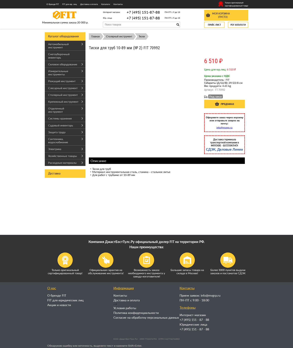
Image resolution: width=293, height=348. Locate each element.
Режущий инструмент (62, 81)
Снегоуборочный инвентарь (59, 55)
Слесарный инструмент (63, 88)
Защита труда (56, 132)
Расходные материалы (62, 162)
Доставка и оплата (89, 4)
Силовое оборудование (62, 64)
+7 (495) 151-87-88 (143, 12)
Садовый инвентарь (60, 125)
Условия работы (124, 308)
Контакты (118, 4)
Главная (95, 36)
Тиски (142, 36)
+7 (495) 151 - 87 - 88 (194, 320)
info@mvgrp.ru (224, 127)
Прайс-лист (214, 25)
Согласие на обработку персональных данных (146, 317)
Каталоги (105, 4)
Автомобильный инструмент (58, 45)
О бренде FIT (52, 4)
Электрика (54, 149)
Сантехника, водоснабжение (58, 140)
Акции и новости (59, 305)
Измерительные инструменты (58, 72)
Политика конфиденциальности (136, 313)
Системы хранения (60, 118)
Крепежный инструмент (63, 101)
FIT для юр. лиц (69, 4)
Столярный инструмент (63, 94)
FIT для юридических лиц (65, 300)
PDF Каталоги (238, 25)
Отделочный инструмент (56, 110)
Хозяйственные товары (62, 155)
